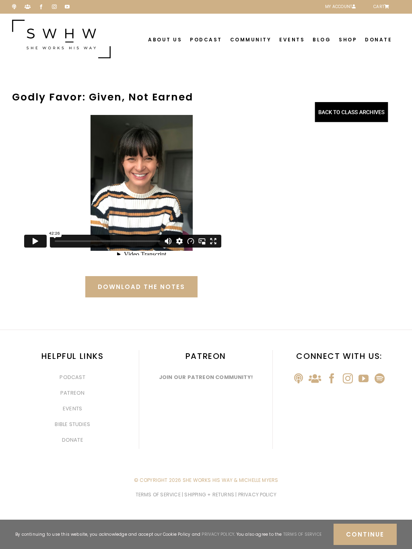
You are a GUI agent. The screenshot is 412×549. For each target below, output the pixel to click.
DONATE (72, 440)
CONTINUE (365, 534)
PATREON (72, 393)
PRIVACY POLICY (218, 534)
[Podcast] (298, 378)
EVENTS (72, 408)
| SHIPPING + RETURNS (208, 494)
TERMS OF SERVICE (159, 494)
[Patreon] (315, 378)
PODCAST (72, 377)
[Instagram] (348, 378)
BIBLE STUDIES (72, 424)
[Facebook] (332, 378)
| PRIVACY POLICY (255, 494)
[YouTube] (363, 378)
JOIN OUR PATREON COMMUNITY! (206, 377)
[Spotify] (380, 378)
